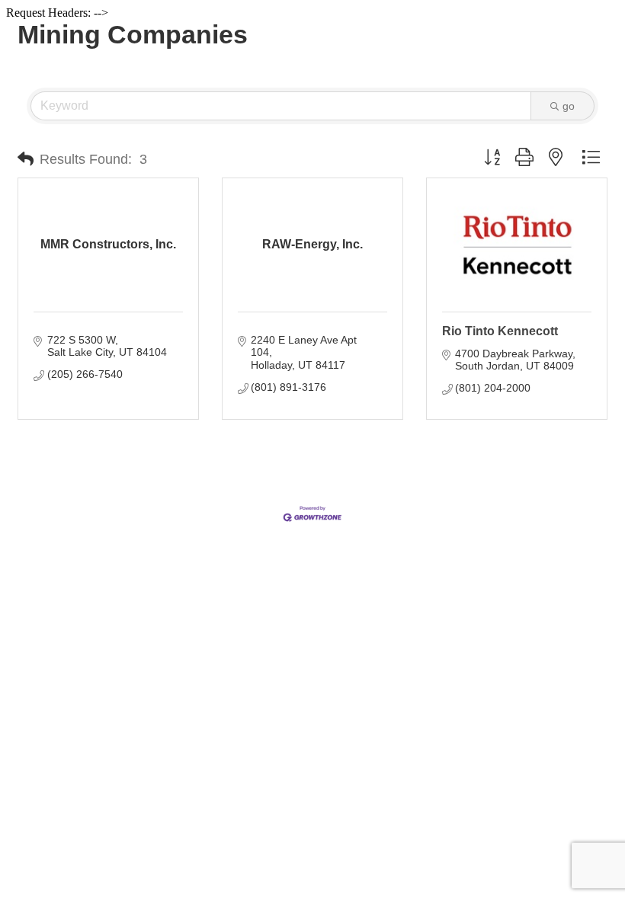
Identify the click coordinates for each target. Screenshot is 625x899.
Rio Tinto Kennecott (500, 331)
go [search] (568, 106)
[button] (26, 159)
